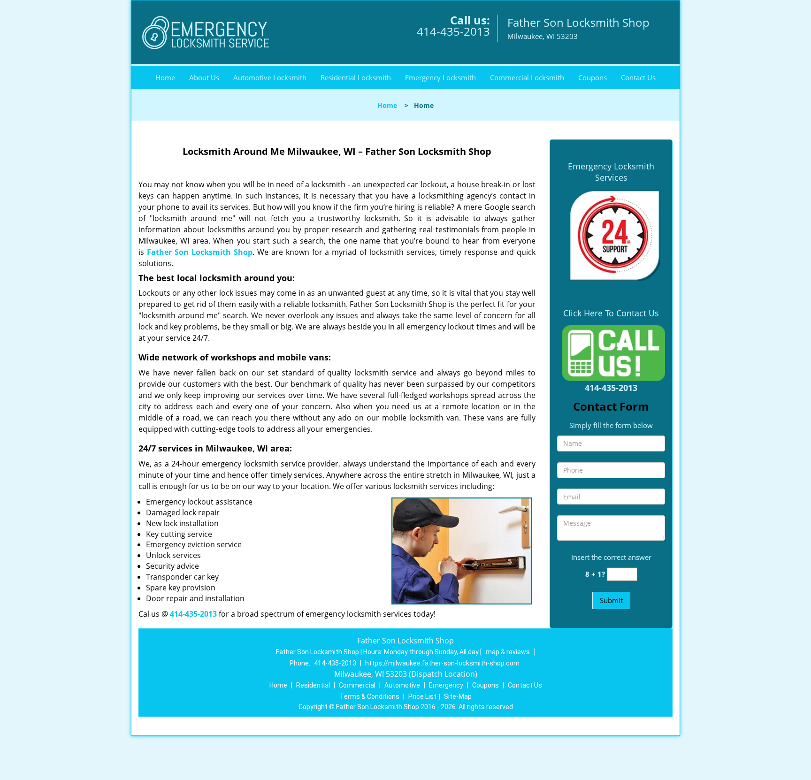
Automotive (402, 685)
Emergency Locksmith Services (611, 172)
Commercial (357, 685)
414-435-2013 (453, 31)
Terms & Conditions (369, 696)
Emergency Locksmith (440, 77)
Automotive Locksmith (269, 77)
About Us (204, 77)
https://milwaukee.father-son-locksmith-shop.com (442, 663)
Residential (313, 685)
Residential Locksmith (356, 77)
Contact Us (638, 77)
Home (165, 77)
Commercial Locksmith (527, 77)
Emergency (446, 685)
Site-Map (458, 696)
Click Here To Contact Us (611, 313)
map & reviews (508, 652)
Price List (422, 696)
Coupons (592, 77)
